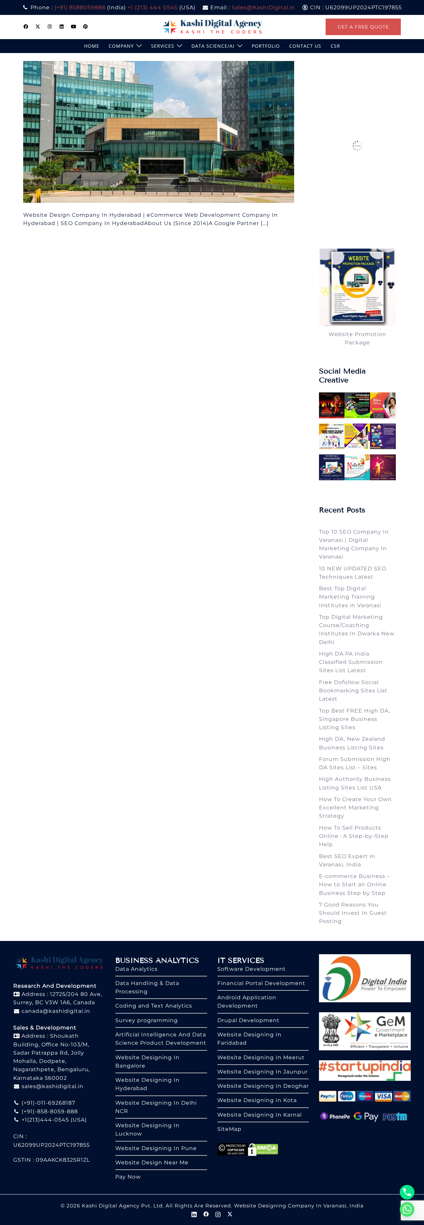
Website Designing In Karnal (259, 1115)
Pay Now (128, 1177)
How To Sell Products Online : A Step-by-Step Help (354, 836)
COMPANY (121, 46)
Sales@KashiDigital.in (263, 7)
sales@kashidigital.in (52, 1086)
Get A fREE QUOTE (363, 27)
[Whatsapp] (407, 1209)
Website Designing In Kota (257, 1100)
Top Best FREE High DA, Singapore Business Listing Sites (354, 719)
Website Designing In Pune (156, 1148)
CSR (335, 46)
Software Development (251, 969)
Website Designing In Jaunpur (262, 1072)
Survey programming (146, 1020)
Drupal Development (248, 1020)
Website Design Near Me (151, 1162)
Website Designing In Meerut (261, 1057)
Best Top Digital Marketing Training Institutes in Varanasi (350, 597)
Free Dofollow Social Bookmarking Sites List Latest (353, 690)
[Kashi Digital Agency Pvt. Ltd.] (212, 26)
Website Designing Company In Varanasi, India (299, 1205)
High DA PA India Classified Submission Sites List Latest (351, 662)
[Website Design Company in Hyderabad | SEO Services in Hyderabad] (158, 131)
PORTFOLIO (266, 46)
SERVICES (162, 46)
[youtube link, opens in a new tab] (73, 26)
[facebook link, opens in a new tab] (25, 26)
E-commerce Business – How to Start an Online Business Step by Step (354, 884)
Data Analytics (136, 969)
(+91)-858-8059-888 (49, 1111)
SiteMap (229, 1129)
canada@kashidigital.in (55, 1011)
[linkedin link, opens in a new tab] (61, 26)
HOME (91, 46)
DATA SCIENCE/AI (213, 46)
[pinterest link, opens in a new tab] (85, 26)
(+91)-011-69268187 (47, 1103)
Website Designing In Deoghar (263, 1086)
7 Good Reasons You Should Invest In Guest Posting (353, 913)
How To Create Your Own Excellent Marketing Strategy (355, 807)
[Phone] (407, 1192)
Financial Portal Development (261, 983)
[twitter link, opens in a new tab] (37, 26)
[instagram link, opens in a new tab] (49, 26)
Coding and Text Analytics (153, 1006)
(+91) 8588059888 (79, 7)
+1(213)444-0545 (44, 1120)
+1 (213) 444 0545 (153, 7)
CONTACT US (305, 46)
